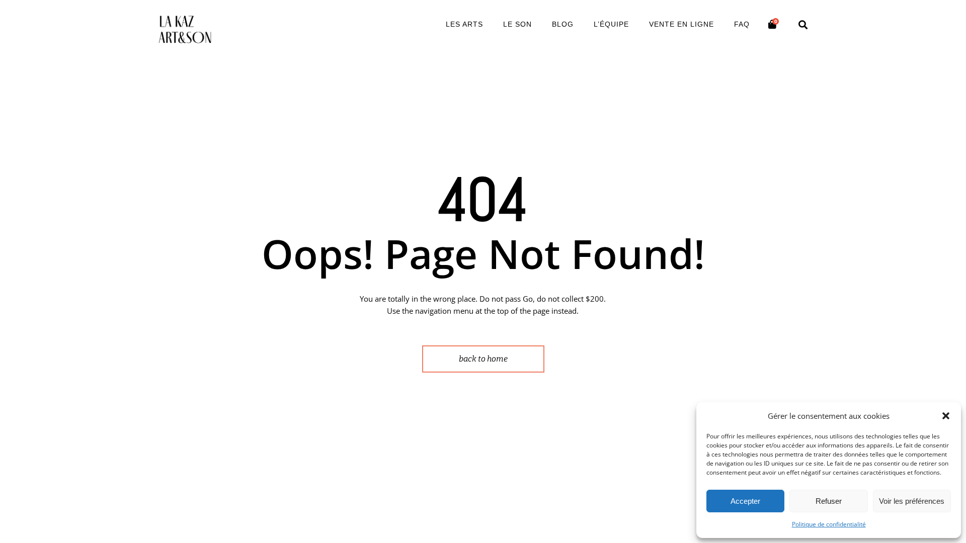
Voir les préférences (911, 501)
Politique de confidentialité (829, 524)
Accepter (745, 501)
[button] (946, 416)
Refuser (829, 501)
